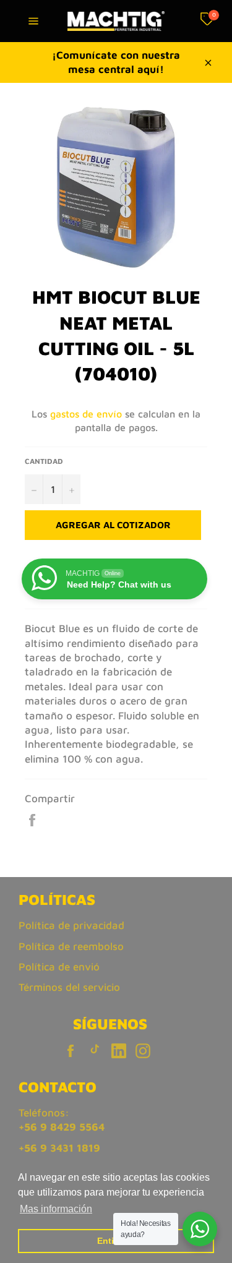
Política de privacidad (71, 925)
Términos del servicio (69, 987)
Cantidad (44, 461)
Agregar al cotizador (113, 525)
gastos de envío (86, 413)
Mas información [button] (56, 1209)
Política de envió (59, 967)
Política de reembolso (71, 946)
